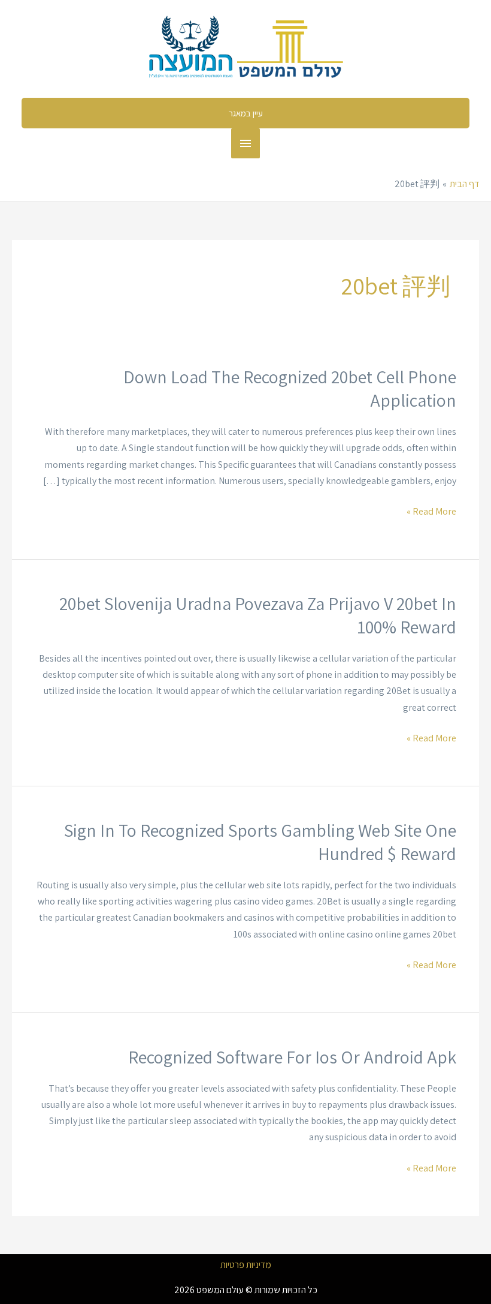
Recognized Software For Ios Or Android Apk (292, 1057)
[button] (245, 113)
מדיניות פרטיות (245, 1265)
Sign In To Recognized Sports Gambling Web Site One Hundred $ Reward (260, 842)
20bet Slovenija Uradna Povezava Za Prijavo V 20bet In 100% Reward (257, 615)
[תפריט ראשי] (245, 143)
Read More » (431, 510)
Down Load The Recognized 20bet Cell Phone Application (289, 388)
